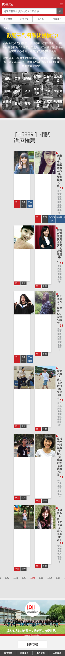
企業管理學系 (60, 417)
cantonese (60, 217)
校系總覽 (8, 19)
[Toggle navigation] (61, 4)
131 (41, 577)
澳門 (45, 217)
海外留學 (41, 653)
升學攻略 (24, 19)
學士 (17, 202)
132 (49, 577)
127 (7, 577)
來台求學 (30, 204)
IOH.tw (7, 4)
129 (24, 577)
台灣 (24, 283)
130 (32, 577)
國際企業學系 (60, 205)
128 (15, 577)
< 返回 (7, 28)
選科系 (41, 19)
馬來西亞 (24, 204)
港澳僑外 (57, 19)
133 (58, 577)
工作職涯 (57, 653)
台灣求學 (8, 653)
